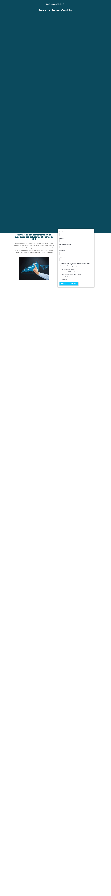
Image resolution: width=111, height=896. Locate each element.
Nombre (62, 232)
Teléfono (62, 257)
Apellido (62, 238)
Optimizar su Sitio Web (68, 269)
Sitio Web (62, 250)
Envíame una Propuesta (69, 284)
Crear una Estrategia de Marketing (71, 274)
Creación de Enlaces (67, 277)
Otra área (64, 279)
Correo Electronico (65, 244)
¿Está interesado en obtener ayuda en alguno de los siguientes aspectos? (74, 264)
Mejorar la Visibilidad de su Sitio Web (72, 272)
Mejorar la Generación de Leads (70, 267)
